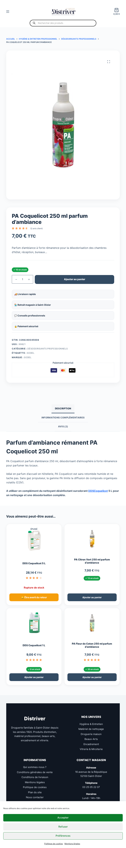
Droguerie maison (91, 734)
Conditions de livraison (34, 777)
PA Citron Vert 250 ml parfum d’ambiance (92, 561)
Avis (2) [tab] (63, 426)
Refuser (63, 826)
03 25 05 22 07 (91, 787)
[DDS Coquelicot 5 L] (34, 542)
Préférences (63, 835)
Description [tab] (63, 408)
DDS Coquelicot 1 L (34, 645)
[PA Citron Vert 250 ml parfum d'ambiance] (92, 540)
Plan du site (35, 792)
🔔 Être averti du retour (34, 597)
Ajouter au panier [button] (92, 597)
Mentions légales (72, 843)
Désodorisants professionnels (47, 348)
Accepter (63, 817)
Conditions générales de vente (35, 772)
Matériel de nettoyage (91, 729)
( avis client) (36, 228)
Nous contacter (35, 797)
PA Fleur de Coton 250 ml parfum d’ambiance (92, 645)
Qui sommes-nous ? (34, 767)
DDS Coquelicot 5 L (34, 563)
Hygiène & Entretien (91, 724)
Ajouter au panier (74, 279)
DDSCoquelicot (98, 490)
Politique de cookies (53, 843)
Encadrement (91, 744)
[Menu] (7, 11)
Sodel (30, 353)
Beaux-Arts (91, 739)
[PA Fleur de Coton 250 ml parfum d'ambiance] (92, 624)
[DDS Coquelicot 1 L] (34, 624)
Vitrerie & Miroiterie (91, 749)
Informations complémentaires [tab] (63, 417)
